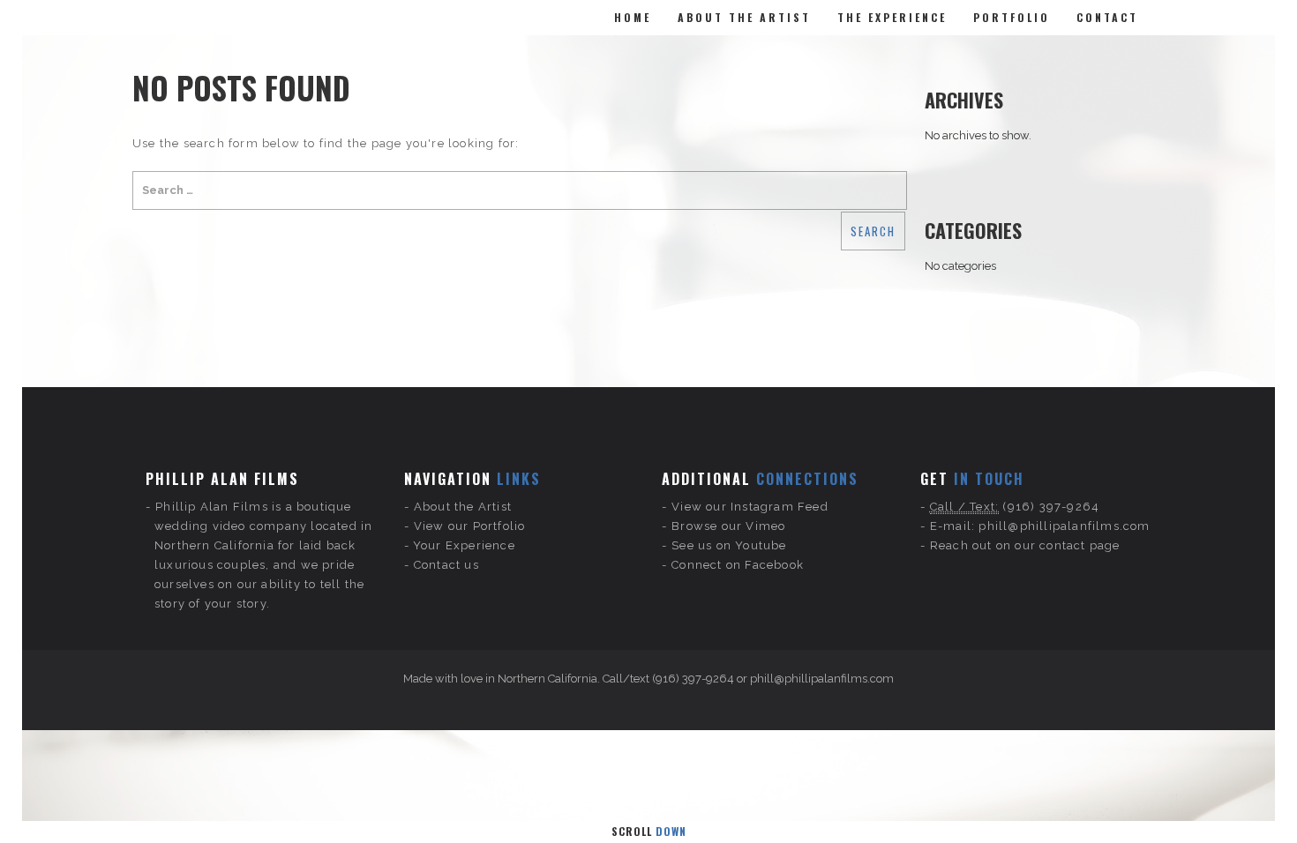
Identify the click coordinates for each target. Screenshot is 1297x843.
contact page (1079, 545)
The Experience (892, 17)
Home (632, 17)
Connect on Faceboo (734, 564)
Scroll (648, 831)
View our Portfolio (470, 526)
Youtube (760, 545)
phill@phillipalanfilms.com (1064, 526)
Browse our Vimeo (728, 526)
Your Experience (464, 545)
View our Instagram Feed (749, 506)
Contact (1107, 17)
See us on (703, 545)
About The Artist (744, 17)
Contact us (446, 564)
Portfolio (1011, 17)
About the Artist (463, 506)
